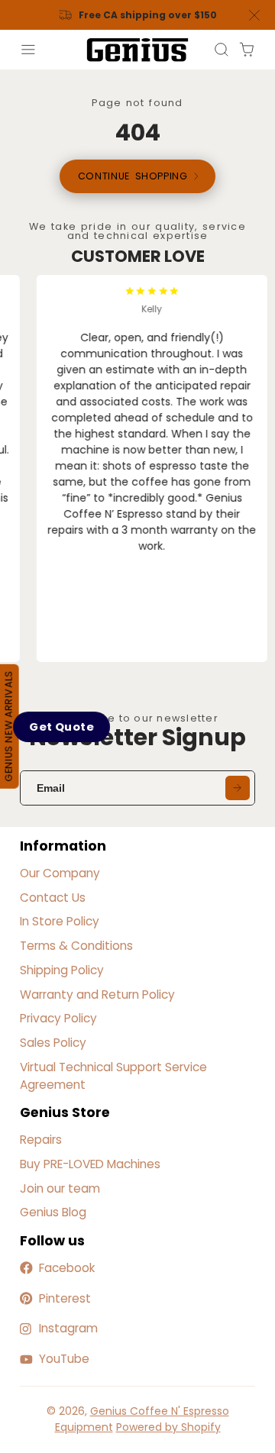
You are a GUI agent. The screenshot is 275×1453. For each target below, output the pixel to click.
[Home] (137, 50)
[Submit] (237, 788)
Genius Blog (53, 1212)
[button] (61, 726)
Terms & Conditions (76, 946)
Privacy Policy (58, 1018)
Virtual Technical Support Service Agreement (113, 1076)
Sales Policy (53, 1043)
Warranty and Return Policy (97, 994)
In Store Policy (59, 921)
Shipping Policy (62, 970)
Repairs (41, 1140)
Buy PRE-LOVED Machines (90, 1164)
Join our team (60, 1188)
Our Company (60, 873)
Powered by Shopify (168, 1427)
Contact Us (53, 898)
